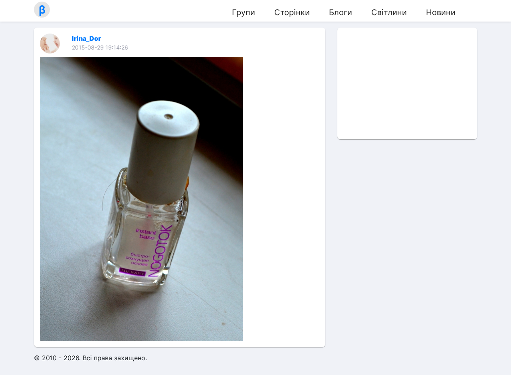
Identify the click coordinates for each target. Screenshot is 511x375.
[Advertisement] (407, 83)
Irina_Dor (86, 38)
